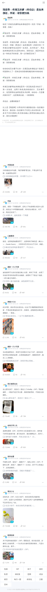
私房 (6, 574)
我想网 (10, 18)
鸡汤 (41, 574)
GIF (28, 19)
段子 (29, 569)
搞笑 (41, 569)
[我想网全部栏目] (45, 3)
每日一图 (17, 579)
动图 (21, 589)
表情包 (29, 579)
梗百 (6, 579)
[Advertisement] (23, 145)
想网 (29, 574)
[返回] (2, 3)
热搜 (6, 569)
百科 (6, 584)
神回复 (17, 574)
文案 (41, 579)
